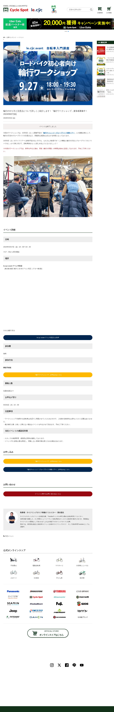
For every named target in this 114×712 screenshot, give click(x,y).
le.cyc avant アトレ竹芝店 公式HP (48, 337)
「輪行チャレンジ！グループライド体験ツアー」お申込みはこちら (48, 469)
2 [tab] (66, 31)
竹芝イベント (9, 536)
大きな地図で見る (9, 330)
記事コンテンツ (11, 37)
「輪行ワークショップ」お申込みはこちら (48, 375)
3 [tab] (68, 31)
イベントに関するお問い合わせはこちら (48, 494)
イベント (21, 37)
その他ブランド (83, 617)
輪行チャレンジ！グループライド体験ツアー (59, 133)
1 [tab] (65, 31)
